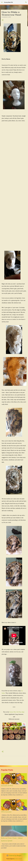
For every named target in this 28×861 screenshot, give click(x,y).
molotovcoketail (18, 858)
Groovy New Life (8, 2)
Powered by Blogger (15, 855)
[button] (2, 20)
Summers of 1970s (7, 786)
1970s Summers (6, 812)
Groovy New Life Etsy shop (16, 712)
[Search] (26, 2)
